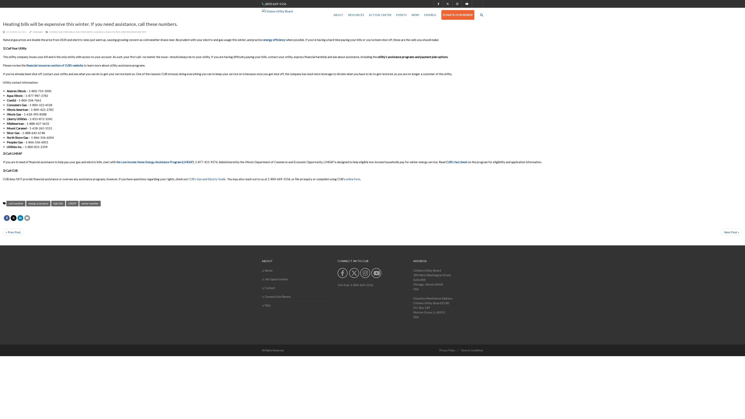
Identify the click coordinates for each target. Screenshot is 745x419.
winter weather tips (133, 31)
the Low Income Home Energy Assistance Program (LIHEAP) (155, 162)
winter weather (90, 203)
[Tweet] (13, 218)
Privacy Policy (447, 350)
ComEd (53, 31)
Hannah (38, 31)
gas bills (99, 31)
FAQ (267, 305)
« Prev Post (13, 232)
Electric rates (84, 31)
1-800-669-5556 (361, 285)
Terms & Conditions (472, 350)
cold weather (16, 203)
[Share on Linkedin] (20, 218)
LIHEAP (72, 203)
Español (430, 14)
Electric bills (67, 31)
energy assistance (38, 203)
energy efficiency (274, 40)
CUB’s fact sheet (456, 162)
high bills (58, 203)
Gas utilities (113, 31)
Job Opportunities (276, 279)
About (338, 14)
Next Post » (731, 232)
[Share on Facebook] (7, 218)
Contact (270, 288)
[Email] (27, 218)
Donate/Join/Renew (458, 14)
